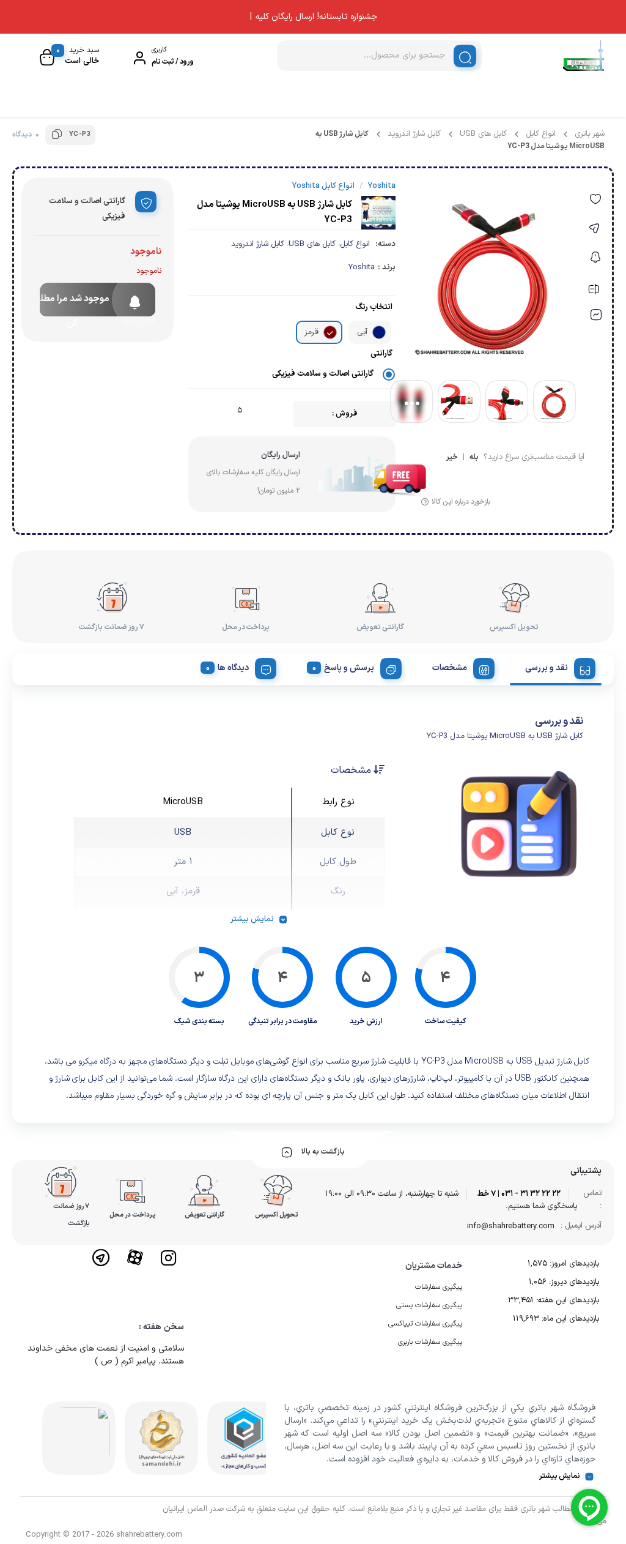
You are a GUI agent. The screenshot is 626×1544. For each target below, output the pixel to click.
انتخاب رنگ (373, 307)
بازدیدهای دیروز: (573, 1282)
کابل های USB (483, 134)
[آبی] (379, 332)
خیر (452, 458)
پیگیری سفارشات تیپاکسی (425, 1323)
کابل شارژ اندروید (414, 134)
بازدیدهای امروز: (573, 1264)
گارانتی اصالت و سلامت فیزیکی (323, 373)
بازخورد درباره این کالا (461, 501)
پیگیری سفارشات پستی (429, 1305)
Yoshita (361, 267)
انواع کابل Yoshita (323, 186)
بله (474, 458)
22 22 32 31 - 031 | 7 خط (519, 1194)
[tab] (556, 666)
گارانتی (381, 353)
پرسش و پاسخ (349, 668)
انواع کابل (541, 134)
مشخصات (449, 668)
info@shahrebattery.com (510, 1226)
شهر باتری (590, 134)
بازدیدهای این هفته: (566, 1300)
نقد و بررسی (546, 668)
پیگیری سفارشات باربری (430, 1342)
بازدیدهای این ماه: (569, 1319)
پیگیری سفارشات (438, 1286)
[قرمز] (330, 332)
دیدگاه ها (233, 668)
